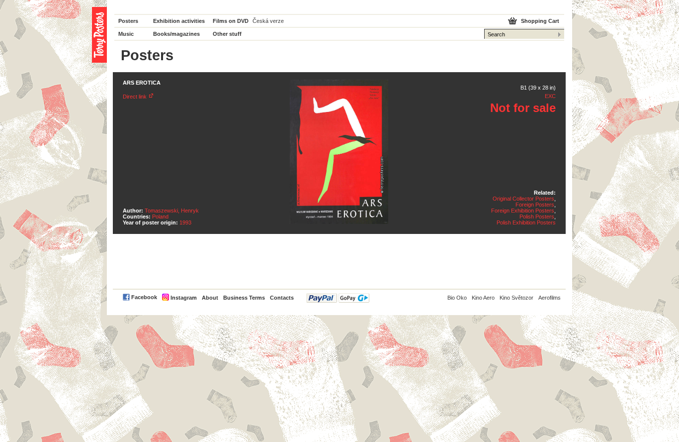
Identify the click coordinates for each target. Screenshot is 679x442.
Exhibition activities (179, 21)
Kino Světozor (516, 298)
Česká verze (268, 21)
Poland (160, 217)
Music (126, 34)
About (210, 298)
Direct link (135, 97)
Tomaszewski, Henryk (172, 211)
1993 (185, 222)
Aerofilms (549, 298)
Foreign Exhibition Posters (522, 211)
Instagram (183, 298)
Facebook (144, 297)
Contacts (282, 298)
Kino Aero (483, 298)
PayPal (337, 298)
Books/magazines (176, 34)
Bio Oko (457, 298)
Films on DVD (231, 21)
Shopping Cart (540, 21)
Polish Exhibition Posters (526, 222)
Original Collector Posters (523, 199)
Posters (128, 21)
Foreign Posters (534, 205)
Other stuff (227, 34)
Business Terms (244, 298)
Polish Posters (536, 217)
